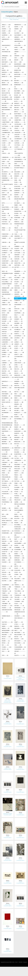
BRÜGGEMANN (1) (7, 110)
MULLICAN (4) (6, 427)
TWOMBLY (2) (6, 603)
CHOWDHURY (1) (20, 138)
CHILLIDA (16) (19, 134)
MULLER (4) (19, 425)
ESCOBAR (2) (19, 203)
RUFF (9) (18, 539)
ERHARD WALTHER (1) (19, 200)
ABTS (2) (6, 26)
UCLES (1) (18, 603)
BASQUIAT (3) (19, 77)
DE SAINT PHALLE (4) (19, 168)
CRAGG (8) (6, 153)
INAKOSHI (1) (19, 288)
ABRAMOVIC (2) (20, 24)
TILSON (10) (6, 589)
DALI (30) (6, 163)
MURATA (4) (18, 433)
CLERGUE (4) (19, 143)
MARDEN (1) (18, 381)
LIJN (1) (17, 360)
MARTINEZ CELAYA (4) (19, 388)
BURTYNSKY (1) (20, 113)
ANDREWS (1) (19, 39)
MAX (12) (17, 393)
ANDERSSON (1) (7, 40)
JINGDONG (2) (19, 296)
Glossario (25, 962)
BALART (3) (6, 64)
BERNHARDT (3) (19, 85)
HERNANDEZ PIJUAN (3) (7, 274)
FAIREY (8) (18, 207)
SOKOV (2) (6, 568)
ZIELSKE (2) (19, 652)
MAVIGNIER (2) (7, 393)
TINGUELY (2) (6, 591)
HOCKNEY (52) (19, 277)
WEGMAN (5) (19, 628)
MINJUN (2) (18, 404)
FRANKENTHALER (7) (19, 224)
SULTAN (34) (6, 580)
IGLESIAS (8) (19, 286)
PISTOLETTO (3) (5, 488)
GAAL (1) (18, 234)
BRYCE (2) (19, 111)
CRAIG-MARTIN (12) (18, 154)
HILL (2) (17, 275)
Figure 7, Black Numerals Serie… (7, 700)
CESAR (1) (19, 128)
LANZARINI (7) (7, 342)
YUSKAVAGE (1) (19, 649)
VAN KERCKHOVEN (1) (7, 610)
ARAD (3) (5, 49)
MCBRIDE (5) (6, 396)
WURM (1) (6, 640)
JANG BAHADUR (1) (7, 295)
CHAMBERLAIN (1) (7, 132)
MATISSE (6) (6, 391)
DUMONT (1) (19, 192)
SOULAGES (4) (19, 570)
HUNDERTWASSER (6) (7, 284)
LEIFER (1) (5, 350)
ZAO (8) (5, 651)
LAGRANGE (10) (7, 337)
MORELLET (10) (20, 412)
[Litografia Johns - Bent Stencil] (7, 849)
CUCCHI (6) (6, 159)
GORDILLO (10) (7, 250)
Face (8, 927)
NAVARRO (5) (18, 437)
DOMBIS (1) (6, 188)
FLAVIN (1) (17, 213)
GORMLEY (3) (7, 252)
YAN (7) (17, 645)
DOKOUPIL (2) (20, 186)
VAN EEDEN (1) (19, 607)
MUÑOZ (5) (6, 429)
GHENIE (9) (6, 238)
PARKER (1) (19, 470)
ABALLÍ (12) (6, 24)
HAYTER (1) (19, 268)
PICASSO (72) (6, 483)
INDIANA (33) (7, 290)
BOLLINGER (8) (7, 97)
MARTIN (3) (19, 385)
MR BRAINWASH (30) (7, 423)
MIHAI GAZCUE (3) (7, 403)
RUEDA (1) (6, 539)
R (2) (4, 504)
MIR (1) (6, 406)
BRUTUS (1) (19, 109)
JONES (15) (6, 302)
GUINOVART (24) (7, 261)
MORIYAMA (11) (7, 416)
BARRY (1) (6, 74)
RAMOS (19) (18, 508)
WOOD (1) (18, 636)
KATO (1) (18, 310)
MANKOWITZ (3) (8, 377)
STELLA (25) (6, 574)
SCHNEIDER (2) (7, 549)
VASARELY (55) (19, 616)
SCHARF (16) (6, 547)
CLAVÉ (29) (6, 143)
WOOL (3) (7, 638)
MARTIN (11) (6, 387)
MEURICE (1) (20, 400)
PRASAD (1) (20, 497)
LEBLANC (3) (6, 348)
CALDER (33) (19, 118)
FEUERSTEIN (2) (20, 211)
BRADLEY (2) (18, 103)
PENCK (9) (18, 475)
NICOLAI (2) (19, 444)
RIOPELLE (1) (7, 522)
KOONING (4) (7, 327)
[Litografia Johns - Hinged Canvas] (7, 758)
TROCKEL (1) (20, 597)
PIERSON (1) (6, 485)
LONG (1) (18, 364)
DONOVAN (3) (19, 188)
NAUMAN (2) (6, 437)
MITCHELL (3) (6, 408)
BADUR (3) (18, 60)
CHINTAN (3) (19, 136)
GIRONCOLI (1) (7, 248)
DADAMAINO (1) (18, 161)
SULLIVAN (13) (19, 578)
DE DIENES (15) (19, 165)
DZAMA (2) (18, 194)
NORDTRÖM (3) (20, 454)
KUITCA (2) (7, 333)
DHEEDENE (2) (7, 178)
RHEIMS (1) (18, 516)
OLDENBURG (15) (7, 458)
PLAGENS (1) (18, 487)
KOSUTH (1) (6, 329)
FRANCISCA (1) (7, 223)
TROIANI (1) (6, 599)
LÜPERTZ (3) (7, 369)
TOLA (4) (17, 593)
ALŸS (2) (5, 37)
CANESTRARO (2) (7, 122)
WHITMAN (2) (19, 632)
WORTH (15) (18, 638)
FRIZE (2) (6, 230)
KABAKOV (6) (6, 304)
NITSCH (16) (19, 450)
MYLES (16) (6, 435)
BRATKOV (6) (19, 105)
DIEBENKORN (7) (7, 181)
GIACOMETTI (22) (19, 239)
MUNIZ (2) (17, 427)
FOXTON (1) (6, 221)
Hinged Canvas (8, 768)
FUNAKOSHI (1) (7, 234)
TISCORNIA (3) (19, 591)
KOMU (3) (18, 325)
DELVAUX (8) (6, 174)
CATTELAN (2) (7, 126)
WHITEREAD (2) (7, 632)
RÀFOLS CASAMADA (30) (19, 505)
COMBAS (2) (6, 147)
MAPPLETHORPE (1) (18, 378)
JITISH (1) (5, 298)
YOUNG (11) (6, 647)
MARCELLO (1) (7, 382)
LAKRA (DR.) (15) (6, 340)
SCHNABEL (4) (19, 547)
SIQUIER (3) (6, 562)
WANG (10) (7, 626)
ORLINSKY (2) (7, 462)
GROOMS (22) (18, 256)
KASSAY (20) (6, 310)
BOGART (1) (6, 95)
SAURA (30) (19, 545)
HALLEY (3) (18, 261)
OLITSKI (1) (18, 458)
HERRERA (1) (19, 273)
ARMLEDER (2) (6, 55)
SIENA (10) (6, 560)
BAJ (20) (17, 62)
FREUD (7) (18, 228)
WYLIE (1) (5, 643)
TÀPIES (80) (6, 586)
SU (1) (17, 576)
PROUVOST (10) (19, 500)
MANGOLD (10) (19, 375)
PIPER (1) (18, 485)
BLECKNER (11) (19, 91)
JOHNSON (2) (19, 300)
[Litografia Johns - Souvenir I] (7, 736)
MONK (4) (6, 410)
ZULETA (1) (19, 655)
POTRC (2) (6, 497)
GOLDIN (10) (18, 248)
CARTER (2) (6, 124)
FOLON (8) (7, 217)
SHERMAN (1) (19, 555)
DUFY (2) (5, 192)
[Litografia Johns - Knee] (20, 781)
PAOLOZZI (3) (19, 468)
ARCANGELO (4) (6, 51)
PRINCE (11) (6, 500)
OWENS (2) (6, 464)
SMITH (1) (17, 566)
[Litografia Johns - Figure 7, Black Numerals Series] (7, 690)
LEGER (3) (18, 348)
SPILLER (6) (6, 572)
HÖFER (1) (18, 279)
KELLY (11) (19, 315)
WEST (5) (18, 630)
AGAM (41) (6, 31)
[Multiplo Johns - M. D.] (7, 667)
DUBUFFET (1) (19, 190)
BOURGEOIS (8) (7, 103)
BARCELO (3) (7, 72)
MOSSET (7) (6, 418)
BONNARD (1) (19, 97)
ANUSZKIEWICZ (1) (6, 46)
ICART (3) (18, 283)
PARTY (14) (18, 472)
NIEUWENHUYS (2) (6, 451)
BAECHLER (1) (7, 62)
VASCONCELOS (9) (19, 619)
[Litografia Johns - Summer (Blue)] (20, 690)
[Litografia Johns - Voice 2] (7, 781)
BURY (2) (5, 115)
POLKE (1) (18, 491)
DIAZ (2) (18, 178)
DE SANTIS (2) (7, 171)
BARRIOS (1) (18, 72)
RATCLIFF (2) (6, 510)
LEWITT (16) (18, 354)
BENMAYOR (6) (7, 84)
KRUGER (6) (19, 331)
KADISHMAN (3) (19, 305)
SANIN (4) (6, 543)
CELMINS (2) (18, 126)
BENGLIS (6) (18, 82)
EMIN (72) (6, 196)
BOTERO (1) (19, 99)
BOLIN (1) (17, 95)
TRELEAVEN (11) (7, 597)
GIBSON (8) (6, 242)
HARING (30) (6, 265)
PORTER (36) (19, 495)
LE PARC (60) (6, 346)
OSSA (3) (18, 462)
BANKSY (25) (17, 70)
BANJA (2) (5, 70)
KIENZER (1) (7, 319)
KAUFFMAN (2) (19, 312)
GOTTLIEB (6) (19, 252)
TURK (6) (5, 601)
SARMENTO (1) (7, 545)
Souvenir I (8, 745)
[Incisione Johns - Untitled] (20, 736)
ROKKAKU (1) (19, 531)
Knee (20, 790)
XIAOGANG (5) (19, 643)
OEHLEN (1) (6, 456)
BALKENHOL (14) (7, 67)
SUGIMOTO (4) (7, 578)
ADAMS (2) (6, 28)
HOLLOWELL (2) (7, 281)
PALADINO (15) (20, 464)
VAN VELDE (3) (19, 609)
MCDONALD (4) (19, 396)
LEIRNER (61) (7, 352)
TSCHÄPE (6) (19, 599)
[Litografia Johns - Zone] (20, 713)
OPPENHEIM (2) (20, 460)
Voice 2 (7, 790)
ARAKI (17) (19, 49)
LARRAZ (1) (18, 342)
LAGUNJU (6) (18, 337)
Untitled (20, 745)
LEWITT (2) (5, 356)
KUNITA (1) (19, 333)
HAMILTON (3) (7, 263)
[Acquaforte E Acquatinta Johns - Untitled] (7, 940)
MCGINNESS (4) (7, 398)
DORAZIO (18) (7, 190)
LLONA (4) (6, 364)
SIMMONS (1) (18, 560)
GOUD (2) (6, 254)
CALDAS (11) (7, 118)
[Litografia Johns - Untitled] (20, 804)
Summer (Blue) (20, 699)
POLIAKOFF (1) (7, 491)
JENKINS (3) (18, 294)
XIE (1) (5, 645)
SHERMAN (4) (6, 558)
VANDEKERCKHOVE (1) (19, 612)
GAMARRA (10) (7, 236)
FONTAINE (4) (19, 217)
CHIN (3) (5, 136)
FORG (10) (18, 219)
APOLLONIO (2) (20, 45)
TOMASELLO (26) (19, 595)
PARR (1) (5, 472)
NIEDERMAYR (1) (7, 447)
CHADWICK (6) (7, 130)
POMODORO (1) (7, 494)
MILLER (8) (18, 402)
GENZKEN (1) (18, 236)
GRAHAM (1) (6, 256)
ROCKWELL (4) (20, 524)
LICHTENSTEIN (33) (19, 357)
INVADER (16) (5, 292)
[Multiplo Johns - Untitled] (20, 918)
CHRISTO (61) (7, 140)
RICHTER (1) (18, 518)
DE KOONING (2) (7, 168)
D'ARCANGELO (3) (20, 159)
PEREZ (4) (5, 479)
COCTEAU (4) (18, 145)
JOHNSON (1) (7, 300)
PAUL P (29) (5, 475)
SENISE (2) (6, 553)
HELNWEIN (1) (20, 271)
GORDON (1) (19, 250)
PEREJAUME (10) (6, 477)
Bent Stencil (7, 859)
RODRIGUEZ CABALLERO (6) (19, 527)
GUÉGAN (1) (19, 259)
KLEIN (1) (18, 321)
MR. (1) (16, 423)
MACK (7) (18, 371)
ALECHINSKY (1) (20, 35)
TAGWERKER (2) (7, 584)
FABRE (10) (17, 205)
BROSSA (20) (18, 107)
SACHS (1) (18, 541)
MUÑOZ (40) (18, 429)
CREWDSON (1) (7, 157)
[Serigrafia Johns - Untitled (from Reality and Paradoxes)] (20, 667)
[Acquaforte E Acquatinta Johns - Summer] (20, 849)
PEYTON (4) (19, 481)
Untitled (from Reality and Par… (20, 678)
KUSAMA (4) (6, 335)
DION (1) (17, 182)
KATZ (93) (5, 312)
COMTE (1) (18, 147)
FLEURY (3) (6, 215)
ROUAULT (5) (19, 537)
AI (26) (17, 31)
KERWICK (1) (6, 317)
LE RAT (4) (18, 346)
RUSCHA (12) (7, 541)
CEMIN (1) (6, 128)
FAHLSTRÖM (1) (7, 207)
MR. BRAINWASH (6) (7, 425)
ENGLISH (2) (18, 196)
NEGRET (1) (18, 439)
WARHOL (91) (19, 626)
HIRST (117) (6, 277)
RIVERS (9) (18, 522)
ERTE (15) (7, 204)
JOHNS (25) (18, 298)
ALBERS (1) (6, 33)
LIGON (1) (6, 360)
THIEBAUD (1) (19, 586)
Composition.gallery (7, 11)
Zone (20, 722)
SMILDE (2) (7, 566)
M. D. (8, 677)
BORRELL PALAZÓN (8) (7, 100)
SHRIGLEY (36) (19, 558)
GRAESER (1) (19, 254)
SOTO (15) (7, 570)
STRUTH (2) (7, 576)
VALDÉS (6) (6, 607)
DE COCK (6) (6, 165)
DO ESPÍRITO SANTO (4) (7, 185)
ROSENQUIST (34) (19, 534)
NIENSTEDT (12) (19, 447)
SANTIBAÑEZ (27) (20, 543)
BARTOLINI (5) (20, 74)
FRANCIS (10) (18, 221)
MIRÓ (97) (18, 406)
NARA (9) (19, 435)
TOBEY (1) (5, 593)
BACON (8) (6, 60)
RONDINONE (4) (7, 533)
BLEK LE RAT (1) (6, 93)
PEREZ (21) (18, 477)
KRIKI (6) (4, 331)
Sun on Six (20, 768)
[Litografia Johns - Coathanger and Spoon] (7, 804)
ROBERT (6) (7, 525)
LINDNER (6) (6, 362)
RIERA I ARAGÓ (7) (7, 520)
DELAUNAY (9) (19, 171)
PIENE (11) (18, 483)
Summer (20, 859)
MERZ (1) (18, 398)
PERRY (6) (18, 479)
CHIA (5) (5, 134)
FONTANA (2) (6, 219)
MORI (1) (18, 414)
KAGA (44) (6, 308)
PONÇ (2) (17, 493)
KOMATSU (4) (7, 325)
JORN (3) (17, 302)
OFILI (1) (17, 456)
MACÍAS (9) (6, 371)
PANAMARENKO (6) (7, 466)
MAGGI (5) (18, 373)
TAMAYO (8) (18, 584)
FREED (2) (6, 228)
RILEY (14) (18, 520)
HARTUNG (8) (19, 265)
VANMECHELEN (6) (7, 617)
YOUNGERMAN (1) (20, 647)
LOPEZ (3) (18, 367)
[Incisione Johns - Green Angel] (7, 895)
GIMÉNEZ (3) (19, 246)
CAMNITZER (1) (19, 120)
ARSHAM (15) (19, 55)
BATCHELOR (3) (7, 80)
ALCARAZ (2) (18, 33)
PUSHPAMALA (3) (7, 502)
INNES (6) (18, 290)
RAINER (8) (6, 508)
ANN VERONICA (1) (18, 42)
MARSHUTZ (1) (7, 385)
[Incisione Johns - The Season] (7, 713)
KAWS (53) (4, 315)
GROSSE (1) (7, 259)
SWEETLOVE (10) (19, 581)
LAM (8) (18, 340)
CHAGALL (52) (19, 130)
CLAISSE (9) (19, 140)
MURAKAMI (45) (20, 431)
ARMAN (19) (20, 52)
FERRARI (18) (18, 209)
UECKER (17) (7, 605)
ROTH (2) (5, 537)
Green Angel (7, 904)
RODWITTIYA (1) (7, 531)
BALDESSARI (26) (19, 64)
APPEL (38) (18, 47)
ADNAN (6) (18, 28)
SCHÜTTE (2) (7, 551)
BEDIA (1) (5, 82)
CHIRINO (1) (6, 138)
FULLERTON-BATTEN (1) (19, 231)
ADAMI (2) (18, 26)
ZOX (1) (5, 655)
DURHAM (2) (7, 194)
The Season (7, 722)
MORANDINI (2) (7, 413)
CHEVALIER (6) (19, 132)
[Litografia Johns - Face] (7, 918)
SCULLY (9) (18, 551)
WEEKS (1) (5, 628)
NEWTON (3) (7, 443)
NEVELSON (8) (19, 441)
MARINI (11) (19, 383)
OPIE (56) (5, 460)
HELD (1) (4, 271)
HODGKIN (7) (7, 279)
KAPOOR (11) (19, 308)
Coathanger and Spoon (7, 813)
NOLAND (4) (19, 452)
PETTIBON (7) (7, 481)
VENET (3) (18, 622)
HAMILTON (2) (19, 263)
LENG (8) (19, 352)
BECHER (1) (20, 80)
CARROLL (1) (19, 122)
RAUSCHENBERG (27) (18, 511)
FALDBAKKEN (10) (7, 210)
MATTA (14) (19, 391)
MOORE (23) (18, 410)
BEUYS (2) (6, 88)
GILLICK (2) (6, 246)
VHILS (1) (4, 624)
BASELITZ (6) (6, 76)
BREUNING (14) (7, 107)
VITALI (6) (19, 624)
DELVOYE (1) (18, 174)
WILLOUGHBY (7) (19, 634)
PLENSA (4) (18, 489)
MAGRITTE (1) (7, 375)
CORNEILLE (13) (7, 150)
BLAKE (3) (5, 91)
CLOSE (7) (6, 145)
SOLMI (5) (18, 568)
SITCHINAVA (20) (19, 563)
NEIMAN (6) (6, 441)
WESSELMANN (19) (8, 630)
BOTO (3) (18, 101)
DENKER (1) (18, 176)
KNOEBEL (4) (18, 323)
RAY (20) (5, 514)
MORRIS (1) (18, 416)
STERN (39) (18, 574)
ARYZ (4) (4, 57)
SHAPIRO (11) (6, 555)
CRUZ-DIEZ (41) (19, 157)
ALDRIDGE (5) (6, 35)
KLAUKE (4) (6, 321)
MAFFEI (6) (6, 373)
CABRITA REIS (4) (20, 115)
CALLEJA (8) (6, 120)
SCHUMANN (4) (19, 549)
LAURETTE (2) (7, 344)
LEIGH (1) (18, 350)
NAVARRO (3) (7, 439)
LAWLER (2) (18, 344)
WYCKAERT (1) (20, 640)
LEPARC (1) (6, 354)
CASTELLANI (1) (19, 124)
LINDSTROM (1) (19, 362)
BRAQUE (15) (7, 105)
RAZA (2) (18, 514)
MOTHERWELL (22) (19, 420)
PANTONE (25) (19, 466)
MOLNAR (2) (18, 408)
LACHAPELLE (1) (19, 335)
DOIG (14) (18, 184)
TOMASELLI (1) (7, 595)
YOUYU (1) (5, 649)
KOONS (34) (18, 327)
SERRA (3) (18, 553)
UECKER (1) (19, 605)
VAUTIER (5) (7, 622)
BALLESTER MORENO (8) (19, 67)
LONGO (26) (6, 367)
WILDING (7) (6, 634)
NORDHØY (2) (7, 454)
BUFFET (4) (6, 113)
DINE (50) (17, 180)
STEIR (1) (17, 572)
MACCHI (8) (18, 369)
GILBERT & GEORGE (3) (19, 243)
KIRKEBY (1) (18, 319)
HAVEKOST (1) (8, 267)
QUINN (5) (18, 502)
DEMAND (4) (7, 176)
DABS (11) (5, 161)
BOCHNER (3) (18, 93)
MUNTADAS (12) (7, 432)
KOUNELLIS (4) (19, 329)
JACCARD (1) (19, 292)
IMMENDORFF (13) (7, 288)
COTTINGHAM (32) (19, 150)
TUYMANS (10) (19, 601)
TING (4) (18, 589)
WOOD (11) (6, 636)
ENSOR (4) (6, 199)
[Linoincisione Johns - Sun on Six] (20, 758)
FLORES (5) (19, 215)
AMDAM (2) (18, 37)
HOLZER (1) (18, 281)
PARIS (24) (6, 470)
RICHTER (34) (7, 518)
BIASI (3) (18, 88)
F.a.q (14, 971)
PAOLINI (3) (6, 468)
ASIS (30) (18, 57)
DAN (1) (18, 163)
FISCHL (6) (5, 213)
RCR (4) (4, 516)
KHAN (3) (17, 317)
